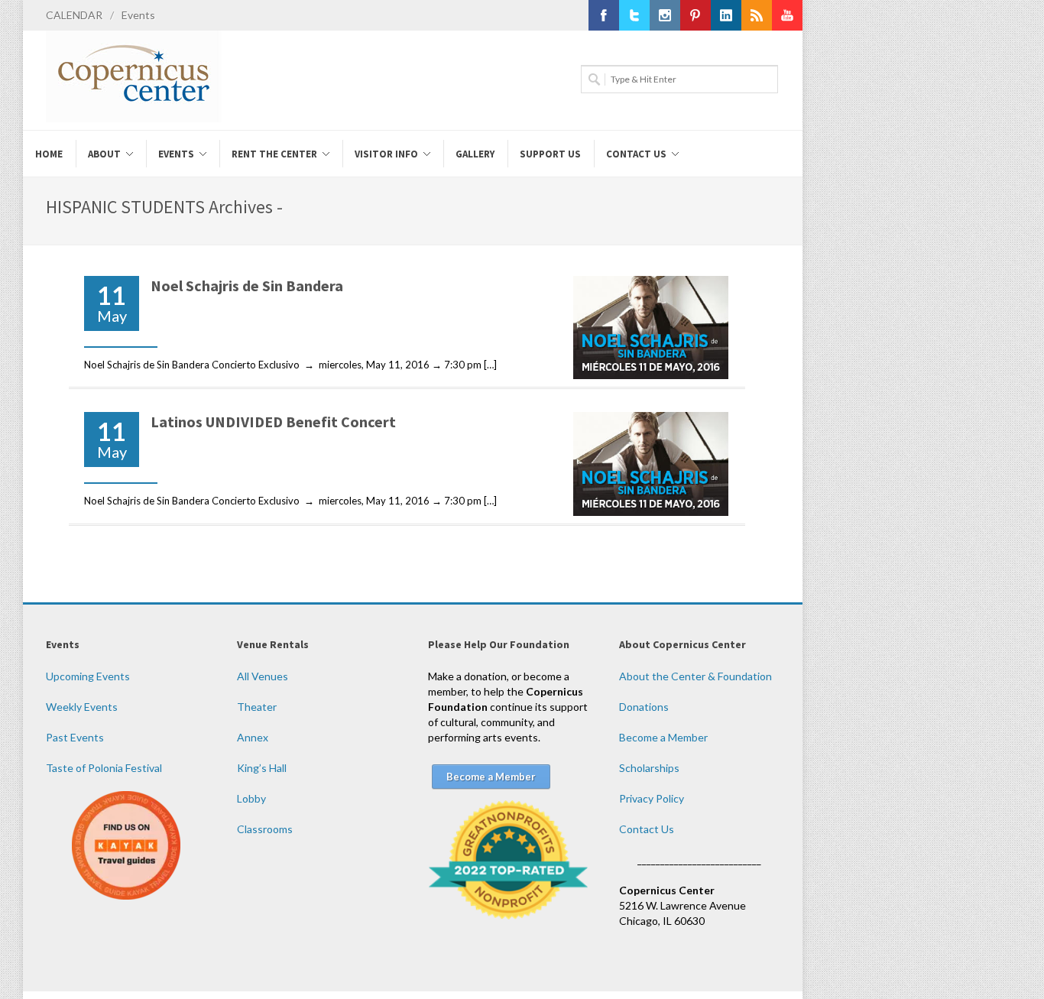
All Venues (262, 676)
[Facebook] (603, 15)
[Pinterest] (695, 15)
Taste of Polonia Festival (104, 767)
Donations (644, 706)
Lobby (251, 798)
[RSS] (756, 15)
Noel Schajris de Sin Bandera (247, 285)
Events (138, 14)
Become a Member (663, 737)
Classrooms (265, 828)
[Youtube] (787, 15)
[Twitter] (634, 15)
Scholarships (649, 767)
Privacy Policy (651, 798)
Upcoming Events (88, 676)
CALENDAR (74, 14)
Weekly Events (82, 706)
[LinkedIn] (726, 15)
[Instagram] (665, 15)
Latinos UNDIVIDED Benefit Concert (273, 421)
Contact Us (646, 828)
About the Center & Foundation (695, 676)
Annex (252, 737)
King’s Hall (262, 767)
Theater (257, 706)
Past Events (75, 737)
